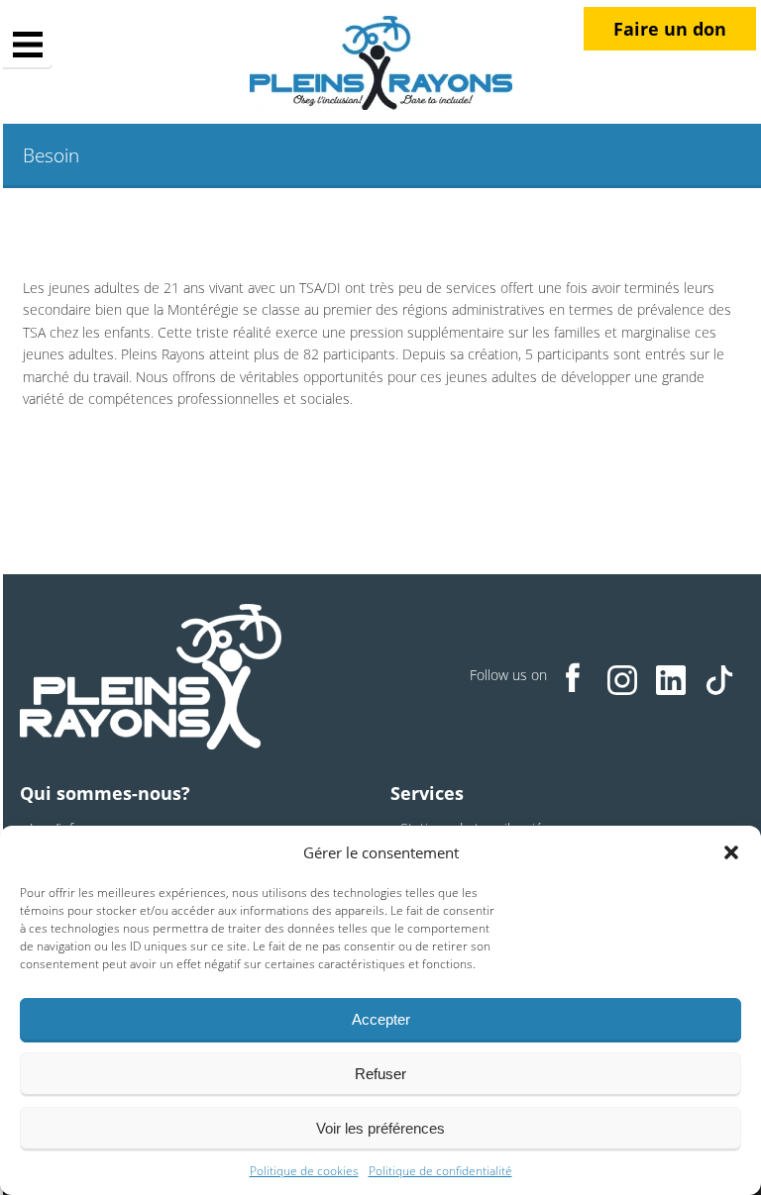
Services (427, 793)
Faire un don (669, 29)
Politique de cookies (304, 1170)
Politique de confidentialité (440, 1170)
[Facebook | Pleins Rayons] (573, 676)
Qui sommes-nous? (105, 793)
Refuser (380, 1073)
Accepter (381, 1019)
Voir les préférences (380, 1128)
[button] (731, 852)
